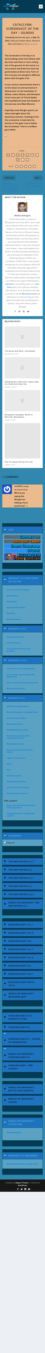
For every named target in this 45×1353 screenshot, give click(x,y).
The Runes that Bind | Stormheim (20, 351)
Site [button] (10, 530)
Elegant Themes (21, 1183)
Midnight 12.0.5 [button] (17, 660)
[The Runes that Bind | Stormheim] (22, 337)
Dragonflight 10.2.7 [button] (20, 924)
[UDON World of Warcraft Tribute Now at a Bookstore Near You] (22, 367)
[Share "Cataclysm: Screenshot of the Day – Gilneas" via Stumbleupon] (17, 159)
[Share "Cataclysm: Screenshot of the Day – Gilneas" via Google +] (17, 155)
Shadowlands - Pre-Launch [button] (20, 1067)
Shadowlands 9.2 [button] (19, 1027)
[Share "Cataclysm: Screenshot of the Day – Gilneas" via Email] (22, 159)
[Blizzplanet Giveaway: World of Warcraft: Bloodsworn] (22, 400)
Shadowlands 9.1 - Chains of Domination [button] (24, 1040)
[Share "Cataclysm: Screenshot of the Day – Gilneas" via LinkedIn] (32, 155)
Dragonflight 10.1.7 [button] (20, 949)
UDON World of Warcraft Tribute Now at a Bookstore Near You (22, 383)
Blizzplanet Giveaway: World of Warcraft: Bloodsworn (19, 416)
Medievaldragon (22, 37)
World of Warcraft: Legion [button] (21, 1100)
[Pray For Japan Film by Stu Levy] (22, 441)
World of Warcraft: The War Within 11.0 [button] (23, 904)
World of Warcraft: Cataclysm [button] (21, 1122)
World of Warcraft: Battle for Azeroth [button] (21, 1089)
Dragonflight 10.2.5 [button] (20, 933)
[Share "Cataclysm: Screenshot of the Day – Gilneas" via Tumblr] (22, 155)
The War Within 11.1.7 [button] (21, 878)
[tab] (22, 529)
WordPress (22, 1185)
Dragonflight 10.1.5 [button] (20, 957)
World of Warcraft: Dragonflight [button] (21, 995)
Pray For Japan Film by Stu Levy (19, 462)
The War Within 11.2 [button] (20, 870)
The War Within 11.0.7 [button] (21, 894)
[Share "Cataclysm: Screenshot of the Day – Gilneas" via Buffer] (37, 155)
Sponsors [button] (14, 836)
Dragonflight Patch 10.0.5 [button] (21, 984)
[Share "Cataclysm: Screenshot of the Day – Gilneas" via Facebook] (8, 155)
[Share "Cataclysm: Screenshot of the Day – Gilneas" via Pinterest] (27, 155)
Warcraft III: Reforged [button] (23, 1155)
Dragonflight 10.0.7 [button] (20, 974)
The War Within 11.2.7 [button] (21, 861)
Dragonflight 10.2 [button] (19, 941)
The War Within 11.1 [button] (20, 886)
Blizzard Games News (21, 40)
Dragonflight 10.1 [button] (19, 966)
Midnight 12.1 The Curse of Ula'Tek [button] (23, 580)
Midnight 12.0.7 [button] (17, 629)
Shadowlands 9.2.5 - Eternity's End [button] (20, 1017)
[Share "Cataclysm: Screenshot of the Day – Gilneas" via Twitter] (13, 155)
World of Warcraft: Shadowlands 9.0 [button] (21, 1055)
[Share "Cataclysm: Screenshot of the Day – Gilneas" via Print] (27, 159)
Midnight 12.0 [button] (16, 698)
